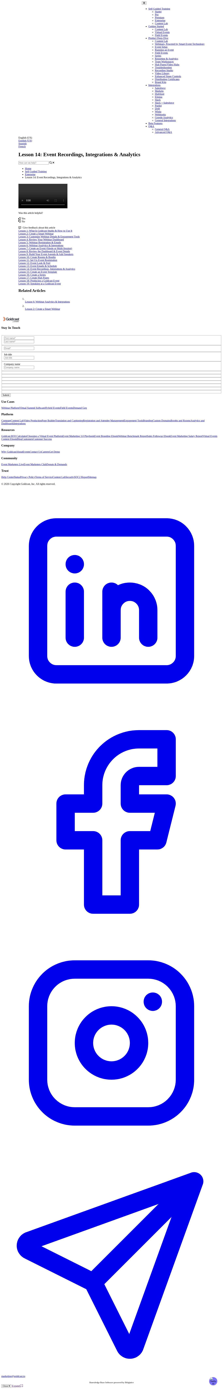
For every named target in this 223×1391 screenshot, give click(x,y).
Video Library (162, 73)
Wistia (158, 111)
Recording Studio (164, 70)
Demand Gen (80, 407)
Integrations (154, 85)
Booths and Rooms (180, 420)
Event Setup (161, 47)
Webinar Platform (10, 407)
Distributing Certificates (167, 79)
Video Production (33, 420)
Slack (158, 99)
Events (26, 451)
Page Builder (48, 420)
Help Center (7, 477)
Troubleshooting (163, 67)
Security (69, 477)
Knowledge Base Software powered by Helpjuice (111, 1382)
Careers (45, 451)
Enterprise (160, 20)
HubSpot (159, 94)
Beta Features (155, 123)
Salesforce (160, 88)
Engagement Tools (133, 420)
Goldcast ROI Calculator (14, 436)
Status (17, 477)
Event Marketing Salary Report (186, 436)
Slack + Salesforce (164, 102)
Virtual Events (162, 32)
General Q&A (162, 129)
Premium (159, 17)
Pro (157, 14)
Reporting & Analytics (166, 58)
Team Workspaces (164, 61)
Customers (27, 439)
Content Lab (161, 23)
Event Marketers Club (35, 464)
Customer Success (42, 439)
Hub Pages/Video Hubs (167, 64)
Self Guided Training (159, 8)
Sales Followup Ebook (158, 436)
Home (28, 168)
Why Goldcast (8, 451)
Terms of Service (44, 477)
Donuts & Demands (56, 464)
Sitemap (92, 477)
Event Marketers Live (12, 464)
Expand (16, 1385)
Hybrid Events (52, 407)
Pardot (158, 105)
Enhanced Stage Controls (168, 76)
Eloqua (158, 96)
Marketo (159, 91)
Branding (148, 420)
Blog (19, 439)
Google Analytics (164, 117)
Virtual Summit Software (32, 407)
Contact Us (35, 451)
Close (6, 1386)
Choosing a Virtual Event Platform (45, 436)
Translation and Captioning (69, 420)
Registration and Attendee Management (103, 420)
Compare (6, 420)
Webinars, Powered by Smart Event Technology (180, 44)
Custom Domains (162, 420)
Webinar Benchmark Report (132, 436)
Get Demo (54, 451)
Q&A (151, 126)
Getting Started (156, 26)
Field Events (161, 35)
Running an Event (164, 49)
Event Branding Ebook (106, 436)
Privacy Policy (27, 477)
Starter (158, 11)
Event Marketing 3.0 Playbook (78, 436)
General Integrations (165, 120)
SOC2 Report (81, 477)
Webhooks (160, 114)
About (19, 451)
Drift (157, 108)
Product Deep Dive (158, 38)
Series (158, 55)
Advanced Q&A (163, 132)
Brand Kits (160, 82)
